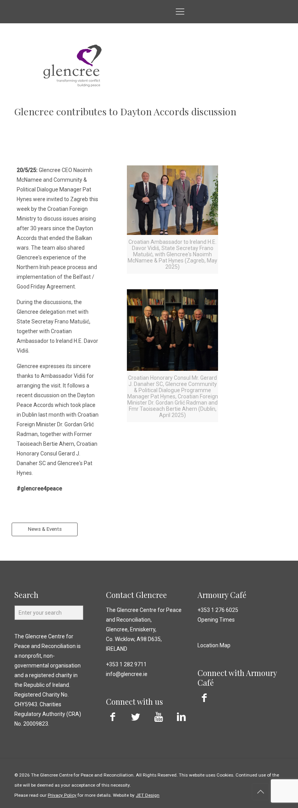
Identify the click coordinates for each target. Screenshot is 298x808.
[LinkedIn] (181, 717)
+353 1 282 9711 (126, 664)
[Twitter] (135, 717)
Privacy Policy (62, 795)
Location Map (214, 645)
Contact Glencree (136, 594)
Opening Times (216, 620)
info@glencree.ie (126, 674)
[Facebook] (113, 717)
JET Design (147, 795)
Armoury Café (222, 594)
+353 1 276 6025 (218, 610)
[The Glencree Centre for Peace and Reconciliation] (8, 11)
